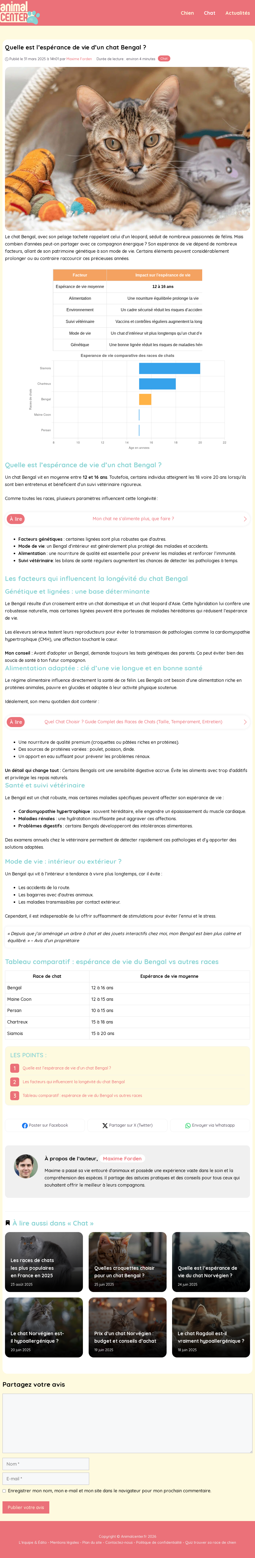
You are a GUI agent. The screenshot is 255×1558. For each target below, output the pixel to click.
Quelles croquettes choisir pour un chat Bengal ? (124, 1272)
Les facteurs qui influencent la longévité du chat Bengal (74, 1081)
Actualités (237, 13)
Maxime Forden (122, 1158)
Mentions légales (64, 1542)
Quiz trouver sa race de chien (210, 1542)
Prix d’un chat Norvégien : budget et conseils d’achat (125, 1337)
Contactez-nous (119, 1542)
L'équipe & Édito (33, 1542)
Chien (187, 13)
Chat (209, 13)
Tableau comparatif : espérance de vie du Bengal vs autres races (82, 1095)
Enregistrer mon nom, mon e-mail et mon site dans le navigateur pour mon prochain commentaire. (109, 1491)
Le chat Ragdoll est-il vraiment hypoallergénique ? (211, 1337)
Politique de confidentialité (159, 1542)
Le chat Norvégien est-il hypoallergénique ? (37, 1337)
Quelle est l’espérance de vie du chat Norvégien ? (207, 1272)
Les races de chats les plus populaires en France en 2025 (32, 1268)
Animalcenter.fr (133, 1536)
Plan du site (92, 1542)
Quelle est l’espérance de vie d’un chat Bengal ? (67, 1067)
